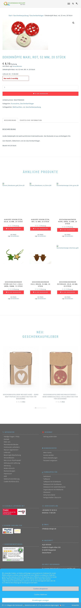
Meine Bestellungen (50, 458)
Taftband (46, 479)
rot (24, 107)
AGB (5, 476)
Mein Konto (47, 453)
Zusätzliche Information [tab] (31, 120)
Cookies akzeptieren (40, 589)
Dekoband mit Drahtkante (52, 484)
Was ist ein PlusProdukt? (12, 460)
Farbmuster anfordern (12, 447)
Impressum (8, 474)
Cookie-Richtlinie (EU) (11, 481)
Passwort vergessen (50, 460)
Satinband (47, 476)
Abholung (7, 466)
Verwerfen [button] (75, 605)
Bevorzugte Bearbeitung (12, 455)
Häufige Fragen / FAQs (11, 437)
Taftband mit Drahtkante (52, 482)
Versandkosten (17, 66)
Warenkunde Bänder (11, 444)
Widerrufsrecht (9, 468)
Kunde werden (48, 455)
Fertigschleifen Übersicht (52, 497)
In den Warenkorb (41, 93)
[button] (73, 23)
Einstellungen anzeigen (40, 600)
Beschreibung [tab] (10, 120)
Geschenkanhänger (37, 15)
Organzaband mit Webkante (53, 490)
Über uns (7, 442)
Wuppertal (62, 568)
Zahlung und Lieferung (12, 463)
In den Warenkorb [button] (14, 228)
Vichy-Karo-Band (49, 495)
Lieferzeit (7, 452)
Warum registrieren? (11, 450)
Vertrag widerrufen (50, 437)
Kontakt (6, 439)
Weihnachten (17, 107)
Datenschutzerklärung (12, 479)
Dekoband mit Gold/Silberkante (54, 487)
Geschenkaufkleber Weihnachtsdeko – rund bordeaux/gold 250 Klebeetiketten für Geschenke (60, 397)
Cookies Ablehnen (40, 594)
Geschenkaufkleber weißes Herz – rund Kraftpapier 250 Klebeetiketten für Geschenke (20, 397)
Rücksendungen (9, 471)
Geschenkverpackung (20, 15)
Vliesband (46, 492)
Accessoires (15, 104)
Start (10, 15)
